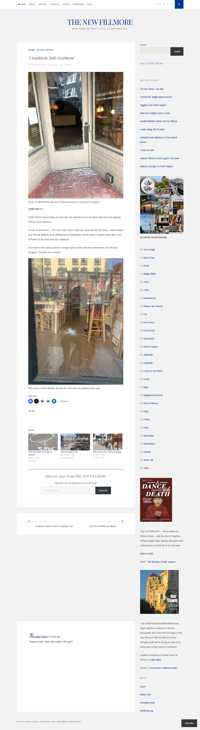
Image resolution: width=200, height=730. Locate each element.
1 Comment (67, 65)
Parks (145, 411)
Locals (146, 379)
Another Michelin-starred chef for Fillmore (158, 121)
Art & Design (149, 249)
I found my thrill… (147, 150)
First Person (148, 322)
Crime (31, 50)
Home (23, 4)
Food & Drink (149, 330)
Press (146, 427)
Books (146, 265)
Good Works (148, 338)
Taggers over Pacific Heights (153, 105)
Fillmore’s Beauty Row (69, 452)
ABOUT (32, 4)
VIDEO (90, 4)
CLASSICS (54, 4)
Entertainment (149, 298)
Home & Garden (150, 346)
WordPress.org (146, 710)
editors (54, 65)
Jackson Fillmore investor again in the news (159, 158)
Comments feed (147, 702)
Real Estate (148, 435)
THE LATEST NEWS (151, 63)
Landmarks (148, 362)
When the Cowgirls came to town (155, 113)
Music (146, 387)
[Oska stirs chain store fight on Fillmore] (43, 442)
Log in (143, 686)
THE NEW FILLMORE (100, 22)
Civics (146, 282)
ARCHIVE (43, 4)
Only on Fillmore (150, 403)
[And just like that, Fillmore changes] (107, 442)
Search (143, 44)
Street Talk (148, 460)
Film (145, 314)
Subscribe (103, 490)
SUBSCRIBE (78, 4)
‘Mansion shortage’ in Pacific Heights (156, 166)
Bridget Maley (149, 273)
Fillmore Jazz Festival (153, 306)
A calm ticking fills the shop (152, 129)
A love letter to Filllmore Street (163, 667)
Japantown (148, 354)
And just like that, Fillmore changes (107, 452)
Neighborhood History (153, 395)
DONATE (66, 4)
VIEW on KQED (146, 553)
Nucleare (61, 722)
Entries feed (145, 694)
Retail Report (45, 50)
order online (156, 659)
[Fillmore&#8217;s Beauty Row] (75, 442)
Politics (146, 419)
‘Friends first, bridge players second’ (156, 97)
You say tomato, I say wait (151, 88)
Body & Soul (148, 257)
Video (146, 468)
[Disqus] (76, 581)
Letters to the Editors (153, 371)
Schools (147, 451)
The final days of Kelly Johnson (161, 561)
